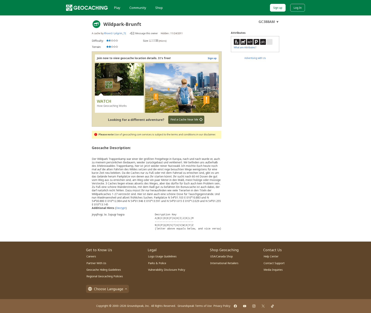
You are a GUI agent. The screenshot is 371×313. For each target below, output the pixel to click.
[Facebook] (235, 306)
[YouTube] (244, 306)
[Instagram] (254, 306)
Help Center (271, 256)
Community (137, 8)
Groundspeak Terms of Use (195, 306)
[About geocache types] (96, 24)
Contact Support (274, 263)
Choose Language (108, 289)
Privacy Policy (221, 306)
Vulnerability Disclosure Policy (166, 269)
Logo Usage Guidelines (162, 256)
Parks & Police (157, 263)
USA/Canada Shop (221, 256)
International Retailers (224, 263)
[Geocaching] (87, 8)
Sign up (277, 7)
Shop (159, 8)
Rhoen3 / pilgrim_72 (115, 33)
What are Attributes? (245, 47)
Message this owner (146, 33)
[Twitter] (263, 306)
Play (117, 8)
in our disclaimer (205, 134)
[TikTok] (272, 306)
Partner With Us (96, 263)
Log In (298, 7)
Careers (91, 256)
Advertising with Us (255, 58)
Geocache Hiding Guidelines (103, 269)
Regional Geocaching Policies (104, 276)
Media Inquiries (273, 269)
